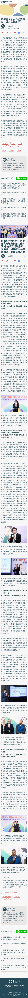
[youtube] (16, 990)
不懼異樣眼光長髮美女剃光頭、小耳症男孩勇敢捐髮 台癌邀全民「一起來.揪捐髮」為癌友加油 (13, 201)
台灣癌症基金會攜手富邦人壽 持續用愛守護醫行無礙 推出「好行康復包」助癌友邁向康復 (13, 216)
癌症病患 (5, 143)
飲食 (4, 147)
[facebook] (12, 990)
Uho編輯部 (9, 26)
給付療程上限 (7, 896)
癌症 (4, 150)
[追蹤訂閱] (19, 32)
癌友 (14, 143)
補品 (19, 150)
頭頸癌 (16, 892)
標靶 (4, 900)
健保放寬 (12, 900)
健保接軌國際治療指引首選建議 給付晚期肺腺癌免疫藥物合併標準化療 (13, 938)
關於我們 (11, 993)
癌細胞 (12, 150)
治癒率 (19, 147)
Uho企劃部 (9, 256)
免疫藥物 (17, 896)
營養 (20, 143)
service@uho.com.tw (17, 987)
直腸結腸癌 (6, 892)
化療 (11, 147)
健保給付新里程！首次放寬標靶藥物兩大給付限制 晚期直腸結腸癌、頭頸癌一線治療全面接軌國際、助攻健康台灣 (13, 186)
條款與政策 (18, 993)
